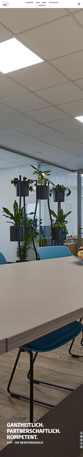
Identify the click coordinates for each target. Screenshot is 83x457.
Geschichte (53, 3)
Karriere (29, 3)
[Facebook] (81, 446)
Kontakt (42, 5)
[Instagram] (81, 443)
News (44, 3)
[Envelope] (81, 436)
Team (38, 3)
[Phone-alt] (81, 433)
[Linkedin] (81, 440)
